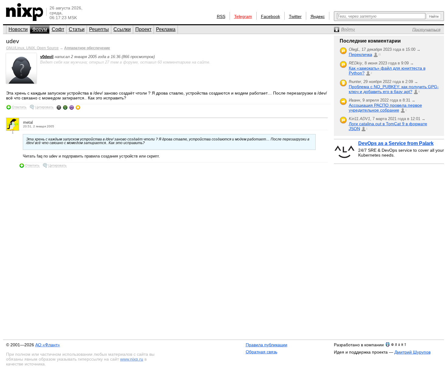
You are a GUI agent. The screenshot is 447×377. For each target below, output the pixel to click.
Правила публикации (266, 344)
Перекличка (360, 54)
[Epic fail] (59, 107)
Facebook (270, 16)
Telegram (243, 16)
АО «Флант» (47, 344)
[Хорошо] (71, 107)
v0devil (47, 56)
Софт (58, 29)
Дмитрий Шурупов (412, 352)
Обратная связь (261, 351)
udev (12, 41)
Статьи (77, 29)
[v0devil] (21, 82)
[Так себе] (65, 107)
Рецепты (99, 29)
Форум (39, 29)
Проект (143, 29)
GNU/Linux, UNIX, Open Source (32, 48)
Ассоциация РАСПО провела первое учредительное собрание (385, 107)
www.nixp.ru (131, 359)
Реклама (165, 29)
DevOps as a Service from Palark (396, 143)
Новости (18, 29)
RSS (221, 16)
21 (379, 54)
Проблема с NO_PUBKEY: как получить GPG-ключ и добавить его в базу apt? (394, 89)
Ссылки (122, 29)
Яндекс (317, 16)
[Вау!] (78, 107)
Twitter (295, 16)
